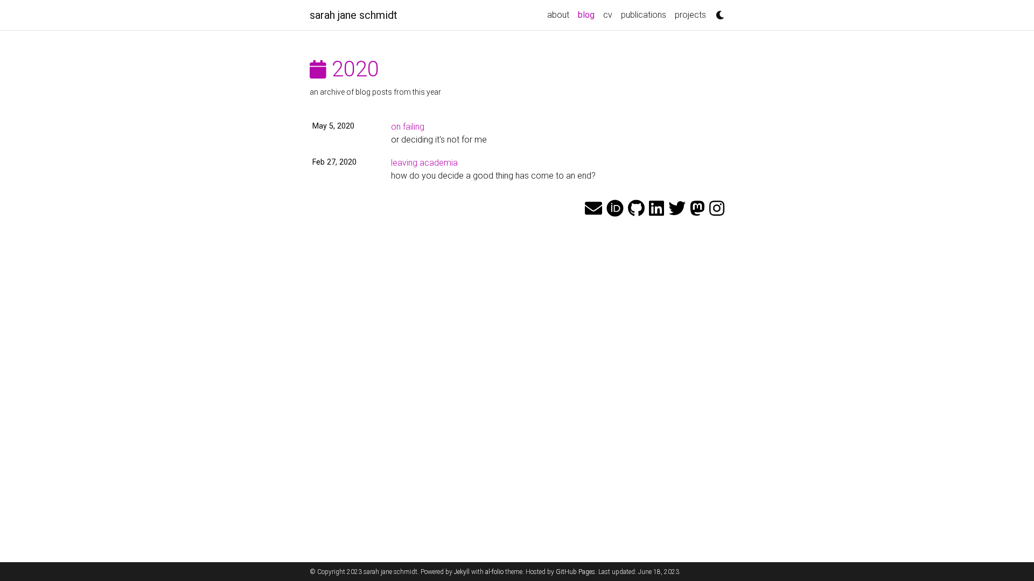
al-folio (494, 572)
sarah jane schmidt (353, 15)
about (558, 15)
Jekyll (462, 572)
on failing (407, 127)
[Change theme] (717, 11)
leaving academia (424, 163)
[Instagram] (716, 209)
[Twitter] (677, 209)
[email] (593, 209)
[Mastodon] (697, 209)
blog (588, 14)
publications (643, 15)
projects (690, 15)
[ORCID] (615, 209)
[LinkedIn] (656, 209)
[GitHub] (636, 209)
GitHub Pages (575, 572)
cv (607, 15)
